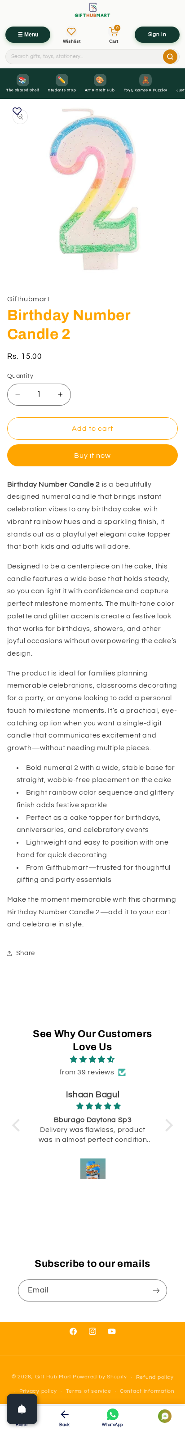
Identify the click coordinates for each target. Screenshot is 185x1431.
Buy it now (92, 455)
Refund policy (155, 1377)
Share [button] (25, 953)
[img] (92, 1059)
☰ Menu (28, 34)
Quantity (20, 376)
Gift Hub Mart (53, 1377)
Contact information (147, 1391)
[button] (18, 1125)
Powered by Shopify (100, 1377)
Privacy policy (38, 1391)
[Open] (22, 1409)
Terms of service (88, 1391)
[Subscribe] (156, 1290)
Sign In (157, 34)
